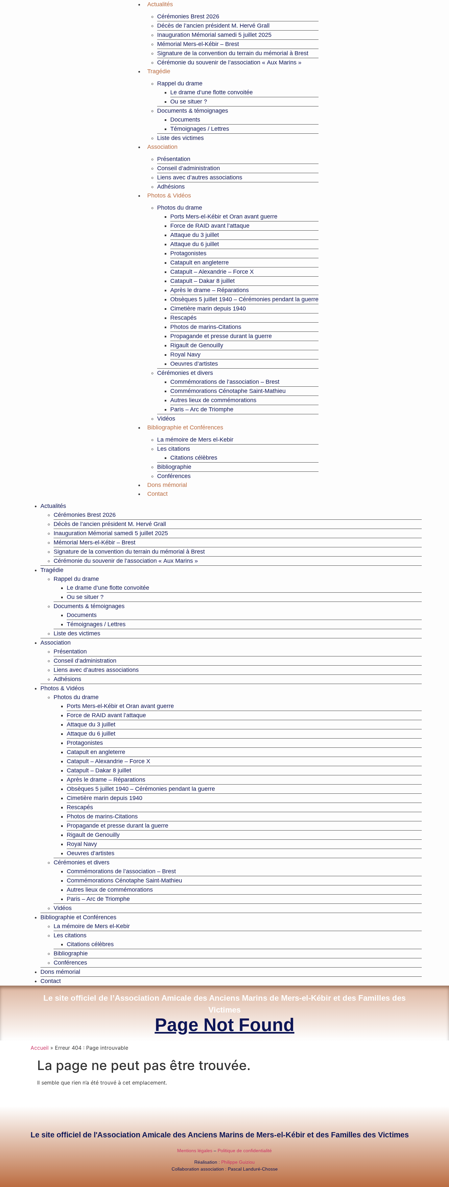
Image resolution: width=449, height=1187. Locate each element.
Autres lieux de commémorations (213, 400)
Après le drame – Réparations (209, 290)
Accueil (40, 1047)
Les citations (173, 448)
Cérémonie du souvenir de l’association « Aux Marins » (229, 62)
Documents (185, 119)
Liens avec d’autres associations (199, 177)
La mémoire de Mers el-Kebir (195, 439)
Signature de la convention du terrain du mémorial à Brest (232, 53)
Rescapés (183, 317)
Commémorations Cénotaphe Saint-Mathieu (228, 391)
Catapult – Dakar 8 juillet (202, 281)
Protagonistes (188, 253)
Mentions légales (194, 1150)
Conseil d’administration (188, 168)
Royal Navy (185, 354)
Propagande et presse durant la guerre (221, 336)
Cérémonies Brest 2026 (188, 16)
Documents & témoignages (192, 110)
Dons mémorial (167, 485)
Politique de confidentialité (245, 1150)
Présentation (173, 159)
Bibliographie (174, 467)
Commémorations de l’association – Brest (224, 381)
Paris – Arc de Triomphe (201, 409)
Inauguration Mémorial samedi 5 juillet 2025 (214, 35)
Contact (157, 494)
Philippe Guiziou (238, 1162)
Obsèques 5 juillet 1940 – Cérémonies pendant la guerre (244, 299)
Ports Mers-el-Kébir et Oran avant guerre (223, 216)
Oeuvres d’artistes (194, 363)
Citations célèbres (193, 457)
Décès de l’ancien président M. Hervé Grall (213, 25)
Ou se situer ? (188, 101)
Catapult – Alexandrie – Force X (212, 271)
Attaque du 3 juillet (194, 235)
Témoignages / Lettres (199, 129)
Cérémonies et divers (185, 373)
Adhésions (171, 186)
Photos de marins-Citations (205, 327)
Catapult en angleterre (199, 262)
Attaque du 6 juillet (194, 244)
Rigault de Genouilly (196, 345)
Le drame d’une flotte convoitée (211, 92)
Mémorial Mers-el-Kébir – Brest (198, 44)
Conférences (174, 476)
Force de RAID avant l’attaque (209, 225)
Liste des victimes (180, 138)
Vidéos (166, 418)
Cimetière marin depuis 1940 (208, 308)
